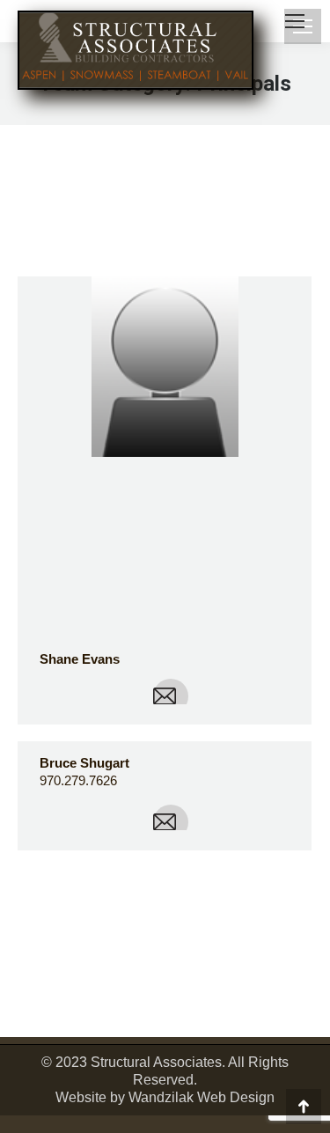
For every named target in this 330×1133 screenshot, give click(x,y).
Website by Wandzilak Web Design (165, 1097)
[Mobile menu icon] (294, 21)
